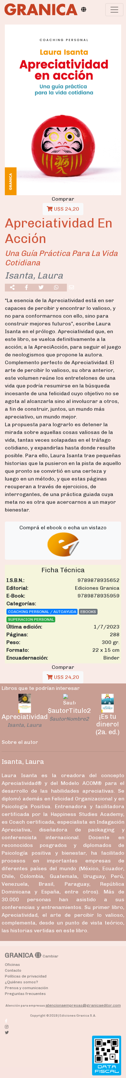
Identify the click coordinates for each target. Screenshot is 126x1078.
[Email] (71, 287)
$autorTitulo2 (69, 710)
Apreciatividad (25, 717)
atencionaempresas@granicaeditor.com (83, 1005)
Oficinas (12, 964)
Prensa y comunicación (26, 988)
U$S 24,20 (66, 209)
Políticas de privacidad (26, 976)
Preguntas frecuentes (25, 993)
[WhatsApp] (56, 287)
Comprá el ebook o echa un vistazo (63, 527)
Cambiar (50, 956)
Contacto (13, 970)
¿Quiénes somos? (21, 982)
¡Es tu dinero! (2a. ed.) (108, 724)
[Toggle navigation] (114, 9)
